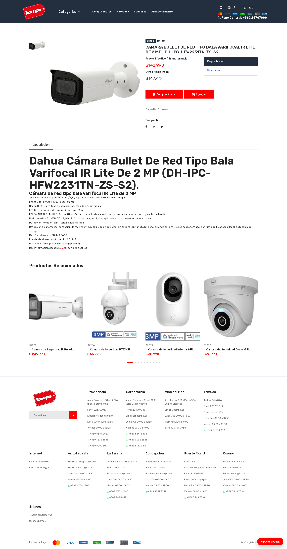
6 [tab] (147, 362)
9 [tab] (156, 362)
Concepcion (213, 70)
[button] (221, 7)
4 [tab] (141, 362)
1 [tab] (130, 362)
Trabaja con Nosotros (40, 515)
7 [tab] (150, 362)
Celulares (140, 11)
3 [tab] (138, 362)
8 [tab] (153, 362)
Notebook (123, 11)
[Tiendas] (229, 8)
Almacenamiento (162, 11)
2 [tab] (135, 362)
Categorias (67, 12)
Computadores (102, 11)
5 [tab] (144, 362)
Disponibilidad (215, 61)
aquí (64, 248)
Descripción (41, 144)
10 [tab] (159, 362)
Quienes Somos (37, 521)
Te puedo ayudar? (270, 541)
